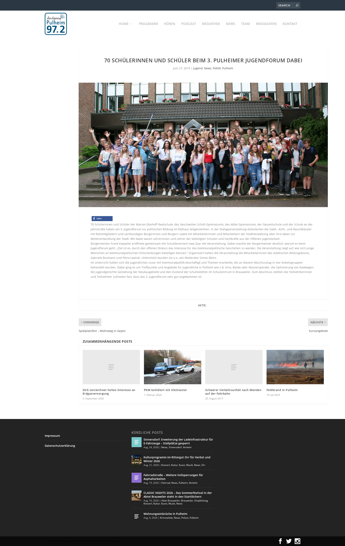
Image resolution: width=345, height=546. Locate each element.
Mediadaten (266, 24)
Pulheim (227, 68)
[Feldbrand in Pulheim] (295, 367)
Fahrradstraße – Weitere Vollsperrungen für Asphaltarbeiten (173, 476)
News (230, 24)
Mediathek (211, 24)
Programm (148, 24)
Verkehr (187, 447)
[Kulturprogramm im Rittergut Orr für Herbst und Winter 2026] (137, 460)
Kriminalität (166, 517)
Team (245, 24)
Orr (203, 465)
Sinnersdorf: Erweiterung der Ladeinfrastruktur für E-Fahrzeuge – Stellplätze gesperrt (178, 441)
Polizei (184, 517)
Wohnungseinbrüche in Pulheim (165, 514)
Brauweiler (187, 500)
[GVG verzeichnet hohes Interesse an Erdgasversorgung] (111, 367)
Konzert (165, 465)
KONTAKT (290, 24)
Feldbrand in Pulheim (282, 390)
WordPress (115, 541)
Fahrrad (165, 482)
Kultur (174, 465)
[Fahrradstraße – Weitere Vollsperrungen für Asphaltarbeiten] (137, 478)
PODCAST (188, 24)
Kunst (182, 465)
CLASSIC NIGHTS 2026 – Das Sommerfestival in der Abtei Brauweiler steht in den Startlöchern (178, 494)
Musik (189, 465)
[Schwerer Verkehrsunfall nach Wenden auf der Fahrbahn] (234, 367)
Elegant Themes (74, 541)
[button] (102, 218)
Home (124, 24)
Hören (169, 24)
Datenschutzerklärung (60, 446)
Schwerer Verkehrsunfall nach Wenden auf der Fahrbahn (233, 391)
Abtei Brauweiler (170, 500)
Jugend (198, 68)
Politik (217, 68)
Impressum (52, 436)
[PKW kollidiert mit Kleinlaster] (172, 367)
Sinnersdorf (175, 447)
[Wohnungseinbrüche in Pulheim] (137, 516)
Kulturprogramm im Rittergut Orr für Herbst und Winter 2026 (177, 459)
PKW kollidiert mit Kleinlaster (165, 390)
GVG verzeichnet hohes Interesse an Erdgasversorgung (109, 391)
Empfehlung (201, 500)
